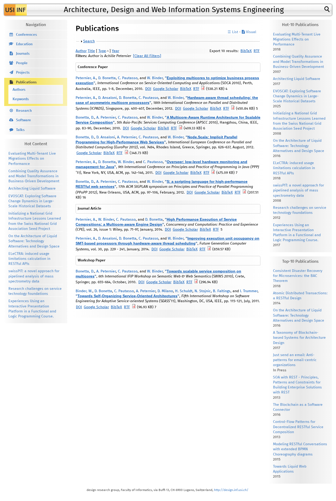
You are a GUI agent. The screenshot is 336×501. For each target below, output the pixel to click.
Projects (23, 72)
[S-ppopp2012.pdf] (244, 192)
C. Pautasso (128, 78)
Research (24, 111)
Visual (250, 32)
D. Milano (165, 291)
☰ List (233, 32)
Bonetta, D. (85, 117)
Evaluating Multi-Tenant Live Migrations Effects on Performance (32, 158)
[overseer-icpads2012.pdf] (233, 108)
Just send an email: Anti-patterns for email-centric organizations (295, 360)
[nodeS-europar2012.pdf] (126, 153)
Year (115, 51)
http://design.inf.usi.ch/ (231, 490)
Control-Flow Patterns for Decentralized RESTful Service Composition (298, 427)
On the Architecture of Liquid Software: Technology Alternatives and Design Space (34, 241)
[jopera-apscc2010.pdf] (180, 128)
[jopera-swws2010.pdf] (196, 282)
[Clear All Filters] (147, 56)
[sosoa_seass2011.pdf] (134, 307)
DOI (148, 89)
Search (89, 41)
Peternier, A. (86, 78)
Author (81, 51)
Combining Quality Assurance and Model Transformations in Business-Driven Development (33, 176)
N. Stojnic (203, 291)
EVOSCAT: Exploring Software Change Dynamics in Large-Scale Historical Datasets (32, 201)
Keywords (21, 99)
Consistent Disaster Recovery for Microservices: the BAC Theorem (297, 276)
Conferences (26, 35)
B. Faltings (221, 291)
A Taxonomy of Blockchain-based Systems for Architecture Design (299, 338)
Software (23, 120)
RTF (257, 51)
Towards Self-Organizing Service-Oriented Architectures (127, 296)
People (22, 63)
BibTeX (246, 51)
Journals (23, 53)
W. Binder (155, 78)
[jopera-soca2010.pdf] (203, 89)
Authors (19, 90)
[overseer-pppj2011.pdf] (213, 173)
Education (24, 44)
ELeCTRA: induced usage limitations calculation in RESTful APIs (29, 259)
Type (102, 51)
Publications (26, 82)
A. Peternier (106, 117)
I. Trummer (249, 291)
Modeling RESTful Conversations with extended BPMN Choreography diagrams (300, 449)
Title (91, 51)
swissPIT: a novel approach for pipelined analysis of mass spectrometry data (33, 276)
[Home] (15, 10)
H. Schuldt (183, 291)
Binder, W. (84, 291)
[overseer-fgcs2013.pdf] (209, 249)
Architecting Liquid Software (32, 188)
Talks (20, 130)
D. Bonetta (107, 78)
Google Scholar (165, 89)
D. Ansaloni (107, 98)
